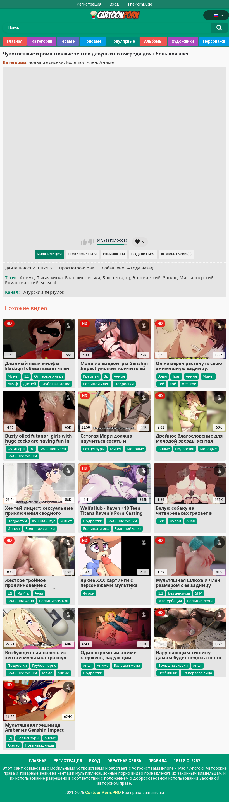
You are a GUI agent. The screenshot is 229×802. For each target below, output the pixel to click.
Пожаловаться (82, 254)
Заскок (170, 277)
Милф (13, 383)
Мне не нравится (91, 242)
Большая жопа (96, 528)
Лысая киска (49, 277)
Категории (42, 41)
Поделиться (142, 254)
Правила (157, 760)
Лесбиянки (167, 672)
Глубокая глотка (55, 383)
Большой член (81, 62)
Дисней (29, 383)
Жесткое (189, 383)
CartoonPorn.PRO (103, 792)
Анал (162, 376)
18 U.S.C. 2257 (187, 760)
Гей (161, 383)
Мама (47, 672)
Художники (183, 41)
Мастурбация (170, 600)
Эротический (147, 277)
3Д (26, 376)
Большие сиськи (46, 62)
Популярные (123, 41)
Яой (173, 383)
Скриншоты (114, 254)
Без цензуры (94, 448)
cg (128, 277)
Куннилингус (43, 520)
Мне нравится (84, 242)
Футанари (16, 448)
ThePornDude (139, 4)
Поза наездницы (39, 745)
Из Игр (23, 593)
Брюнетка (112, 277)
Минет (13, 376)
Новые (68, 41)
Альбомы (153, 41)
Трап (176, 376)
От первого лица (48, 376)
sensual (48, 282)
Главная (14, 41)
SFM (198, 593)
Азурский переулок (43, 291)
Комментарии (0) (176, 254)
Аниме (106, 62)
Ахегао (14, 745)
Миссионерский (197, 277)
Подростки (124, 383)
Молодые (135, 448)
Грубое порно (44, 665)
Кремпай (91, 376)
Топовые (92, 41)
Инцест (14, 528)
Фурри (175, 520)
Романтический (22, 282)
